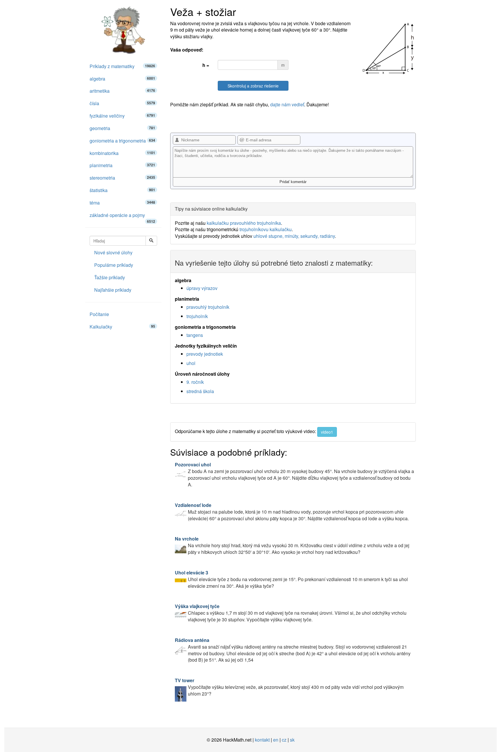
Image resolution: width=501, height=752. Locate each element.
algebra (122, 78)
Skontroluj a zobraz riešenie (253, 86)
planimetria (122, 165)
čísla (122, 103)
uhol (190, 363)
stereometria (122, 177)
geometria (122, 128)
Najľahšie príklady (112, 289)
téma (122, 202)
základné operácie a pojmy (122, 217)
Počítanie (99, 314)
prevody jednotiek (204, 354)
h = (205, 65)
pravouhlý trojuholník (207, 307)
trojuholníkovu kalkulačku (265, 229)
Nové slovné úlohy (113, 252)
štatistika (122, 190)
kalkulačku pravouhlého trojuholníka (244, 223)
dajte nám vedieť (287, 104)
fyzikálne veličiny (122, 115)
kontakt (262, 739)
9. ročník (195, 382)
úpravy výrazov (201, 288)
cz (284, 739)
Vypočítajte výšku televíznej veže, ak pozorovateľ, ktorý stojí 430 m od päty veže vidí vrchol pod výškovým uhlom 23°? (289, 687)
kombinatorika (122, 153)
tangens (194, 335)
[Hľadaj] (151, 241)
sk (292, 739)
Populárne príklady (113, 265)
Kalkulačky (122, 326)
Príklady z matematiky (122, 66)
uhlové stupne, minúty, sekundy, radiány (294, 236)
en (275, 739)
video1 (327, 432)
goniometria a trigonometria (122, 140)
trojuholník (197, 316)
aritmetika (122, 90)
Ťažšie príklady (109, 277)
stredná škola (200, 391)
